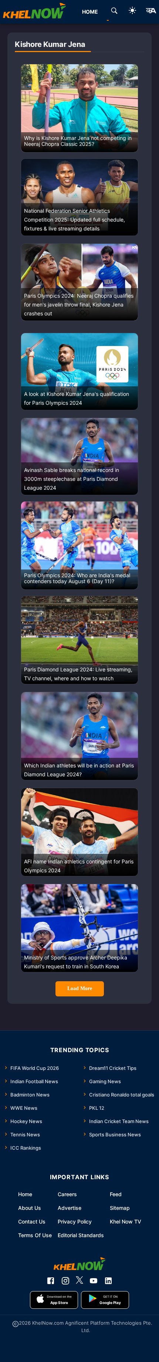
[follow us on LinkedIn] (108, 1280)
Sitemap (120, 1208)
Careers (67, 1194)
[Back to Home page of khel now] (34, 11)
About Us (29, 1208)
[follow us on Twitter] (79, 1280)
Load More (79, 988)
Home (25, 1194)
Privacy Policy (75, 1221)
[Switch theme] (132, 11)
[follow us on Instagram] (65, 1280)
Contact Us (31, 1221)
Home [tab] (90, 11)
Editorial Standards (81, 1235)
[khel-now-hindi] (151, 12)
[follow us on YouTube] (93, 1280)
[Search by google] (114, 12)
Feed (116, 1194)
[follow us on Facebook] (50, 1280)
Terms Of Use (35, 1235)
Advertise (69, 1208)
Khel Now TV (125, 1221)
